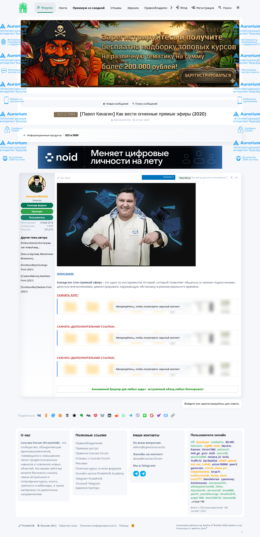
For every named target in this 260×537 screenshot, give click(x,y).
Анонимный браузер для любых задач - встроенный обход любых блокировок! (147, 389)
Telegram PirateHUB (89, 478)
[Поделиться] (231, 177)
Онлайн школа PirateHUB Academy (100, 473)
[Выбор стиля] (238, 7)
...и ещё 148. (198, 501)
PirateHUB (27, 525)
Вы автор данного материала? (209, 177)
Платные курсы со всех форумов (98, 468)
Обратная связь (68, 525)
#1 (236, 177)
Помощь (124, 525)
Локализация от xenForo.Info (191, 528)
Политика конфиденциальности (98, 525)
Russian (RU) (48, 525)
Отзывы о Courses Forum (93, 458)
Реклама (81, 463)
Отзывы (116, 8)
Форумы (47, 8)
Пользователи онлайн (208, 435)
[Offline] (43, 189)
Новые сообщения (117, 103)
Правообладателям (157, 8)
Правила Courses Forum (92, 453)
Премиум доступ (87, 448)
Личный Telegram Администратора (88, 485)
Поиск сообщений (146, 103)
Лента (63, 8)
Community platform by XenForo (209, 525)
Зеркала (133, 8)
